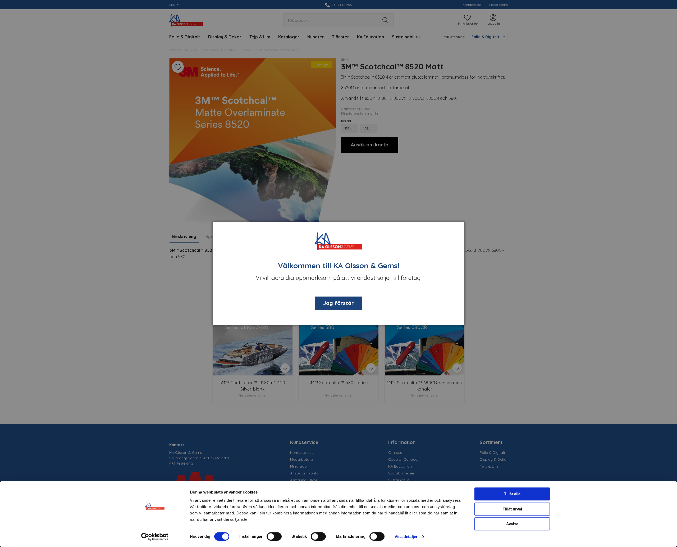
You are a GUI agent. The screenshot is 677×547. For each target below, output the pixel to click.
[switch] (274, 536)
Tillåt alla (512, 494)
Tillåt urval (512, 509)
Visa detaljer (406, 536)
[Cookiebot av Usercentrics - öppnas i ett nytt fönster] (155, 537)
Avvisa (512, 524)
